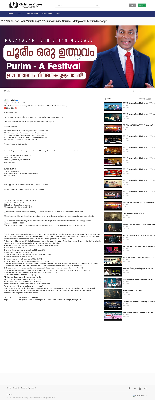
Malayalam (36, 297)
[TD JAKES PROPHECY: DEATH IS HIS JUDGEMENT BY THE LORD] (113, 238)
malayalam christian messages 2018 (32, 300)
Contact (16, 388)
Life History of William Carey (133, 213)
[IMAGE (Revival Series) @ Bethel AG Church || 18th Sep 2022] (113, 283)
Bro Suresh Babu (25, 297)
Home (10, 14)
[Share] (145, 91)
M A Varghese (32, 14)
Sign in (132, 5)
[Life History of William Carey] (113, 216)
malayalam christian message (59, 300)
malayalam (76, 300)
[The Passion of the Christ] (113, 294)
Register (142, 5)
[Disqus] (52, 335)
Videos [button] (19, 14)
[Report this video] (151, 91)
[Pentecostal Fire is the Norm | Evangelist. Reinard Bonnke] (113, 250)
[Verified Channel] (17, 100)
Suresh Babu (47, 14)
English (143, 395)
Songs (58, 14)
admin (13, 100)
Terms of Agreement (28, 388)
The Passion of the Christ (132, 290)
